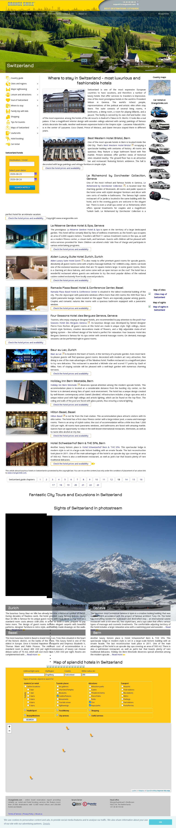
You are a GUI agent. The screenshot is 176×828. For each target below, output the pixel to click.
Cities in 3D (69, 13)
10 (96, 479)
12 (111, 479)
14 (126, 479)
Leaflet (134, 790)
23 (98, 485)
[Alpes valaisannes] (75, 666)
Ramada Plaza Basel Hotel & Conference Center (74, 291)
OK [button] (160, 822)
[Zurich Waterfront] (81, 666)
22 (90, 485)
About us (38, 814)
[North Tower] (56, 666)
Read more (32, 654)
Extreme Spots (54, 13)
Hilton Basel (56, 416)
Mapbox (141, 790)
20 (75, 485)
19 (68, 485)
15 (133, 479)
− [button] (9, 731)
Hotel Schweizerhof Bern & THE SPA (101, 447)
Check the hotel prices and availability (62, 168)
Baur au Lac (56, 353)
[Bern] (67, 666)
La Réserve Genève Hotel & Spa (83, 229)
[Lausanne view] (53, 666)
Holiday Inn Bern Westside (64, 385)
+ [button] (9, 726)
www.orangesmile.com (17, 473)
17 (53, 485)
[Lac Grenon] (78, 666)
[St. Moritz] (48, 666)
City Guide (40, 13)
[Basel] (70, 666)
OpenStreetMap (151, 790)
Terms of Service (14, 814)
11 (104, 479)
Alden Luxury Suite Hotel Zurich (66, 260)
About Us (83, 13)
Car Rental (26, 13)
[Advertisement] (63, 192)
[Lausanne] (83, 666)
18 (61, 485)
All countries (163, 13)
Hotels (12, 13)
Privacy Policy (28, 814)
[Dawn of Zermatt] (51, 666)
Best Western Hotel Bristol (117, 145)
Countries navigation (144, 66)
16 (141, 479)
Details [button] (46, 823)
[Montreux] (64, 666)
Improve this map (163, 790)
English (162, 66)
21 (83, 485)
